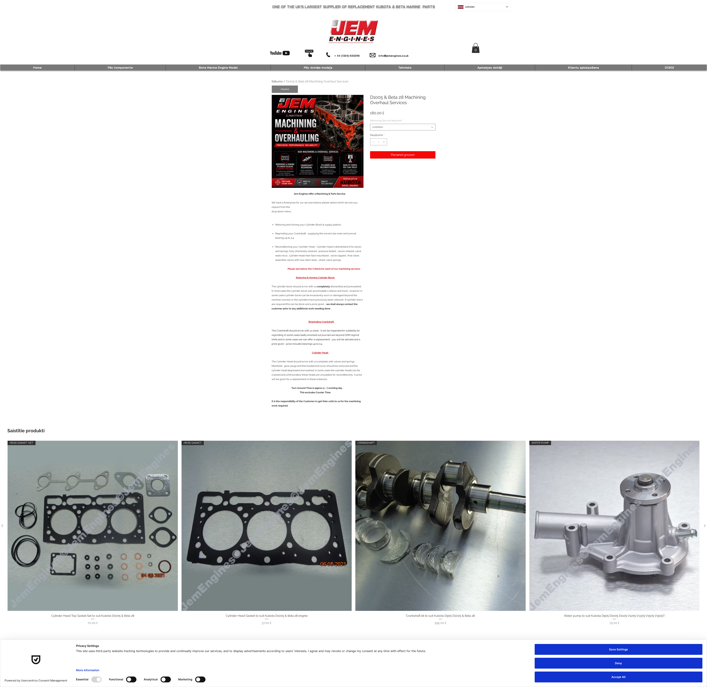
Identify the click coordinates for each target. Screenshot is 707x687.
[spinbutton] (378, 142)
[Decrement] (373, 142)
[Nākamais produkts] (705, 525)
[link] (476, 48)
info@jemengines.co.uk (393, 55)
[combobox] (402, 127)
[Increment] (384, 142)
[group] (353, 533)
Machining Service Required (387, 120)
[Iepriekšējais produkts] (2, 525)
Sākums (277, 81)
